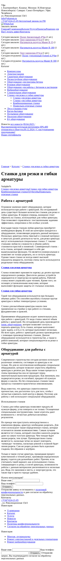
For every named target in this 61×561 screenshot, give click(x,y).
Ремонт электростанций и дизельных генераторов (32, 539)
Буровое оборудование (18, 84)
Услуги (33, 29)
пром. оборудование (11, 324)
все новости (17, 124)
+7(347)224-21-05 (10, 500)
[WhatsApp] (7, 23)
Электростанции (15, 74)
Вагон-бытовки (15, 111)
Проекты (41, 29)
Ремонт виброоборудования (21, 542)
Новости (11, 518)
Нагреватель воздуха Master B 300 (39, 61)
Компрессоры (14, 71)
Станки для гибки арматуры (27, 100)
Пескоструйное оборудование (22, 79)
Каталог (26, 29)
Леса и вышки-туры (17, 108)
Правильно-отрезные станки (27, 106)
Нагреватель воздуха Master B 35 (36, 42)
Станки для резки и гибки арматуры (25, 95)
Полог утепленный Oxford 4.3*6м (39, 55)
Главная (5, 29)
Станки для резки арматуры (27, 98)
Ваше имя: (6, 480)
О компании (15, 29)
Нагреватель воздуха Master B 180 (37, 47)
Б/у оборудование (16, 119)
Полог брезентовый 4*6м (33, 37)
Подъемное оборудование (20, 114)
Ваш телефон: (8, 483)
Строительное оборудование (21, 92)
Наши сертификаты (11, 135)
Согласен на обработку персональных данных (30, 526)
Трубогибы (33, 191)
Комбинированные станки (26, 103)
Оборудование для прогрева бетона (25, 82)
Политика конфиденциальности (23, 524)
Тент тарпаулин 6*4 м (31, 39)
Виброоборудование (17, 90)
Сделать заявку (12, 31)
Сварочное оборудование (20, 76)
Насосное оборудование (19, 116)
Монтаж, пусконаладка (18, 536)
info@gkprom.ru (9, 18)
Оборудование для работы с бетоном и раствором (32, 87)
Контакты (25, 31)
